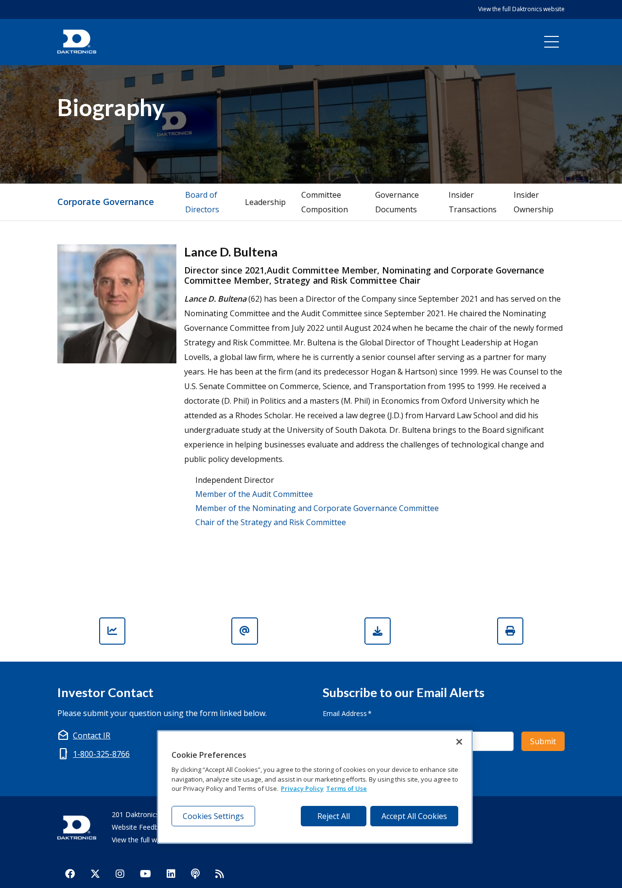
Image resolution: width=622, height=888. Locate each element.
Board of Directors (202, 202)
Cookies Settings (213, 816)
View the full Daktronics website (521, 9)
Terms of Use (346, 788)
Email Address (347, 713)
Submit (543, 741)
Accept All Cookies (414, 816)
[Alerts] (244, 631)
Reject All (333, 816)
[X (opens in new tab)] (95, 873)
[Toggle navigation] (551, 41)
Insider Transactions (473, 202)
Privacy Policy (302, 788)
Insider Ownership (533, 202)
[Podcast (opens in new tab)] (195, 873)
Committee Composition (324, 202)
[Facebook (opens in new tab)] (70, 873)
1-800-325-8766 (101, 754)
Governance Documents (397, 202)
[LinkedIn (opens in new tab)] (171, 873)
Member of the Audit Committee (254, 494)
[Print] (510, 631)
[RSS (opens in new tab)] (219, 873)
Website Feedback (140, 827)
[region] (315, 787)
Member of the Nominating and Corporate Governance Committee (317, 508)
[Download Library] (377, 631)
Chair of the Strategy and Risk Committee (270, 522)
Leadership (265, 202)
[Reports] (112, 631)
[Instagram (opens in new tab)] (120, 873)
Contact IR (91, 735)
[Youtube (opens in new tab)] (145, 873)
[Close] (459, 741)
